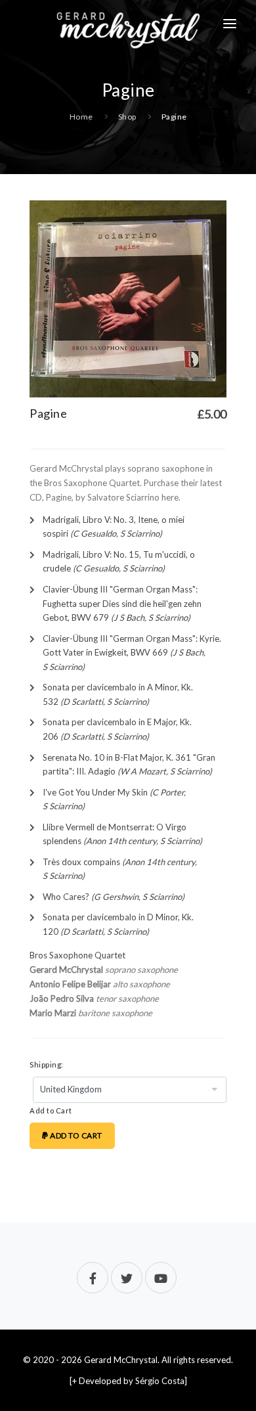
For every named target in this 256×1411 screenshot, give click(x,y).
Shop (127, 117)
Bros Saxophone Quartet (77, 955)
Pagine (174, 117)
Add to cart (75, 1135)
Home (81, 117)
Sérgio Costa (159, 1381)
